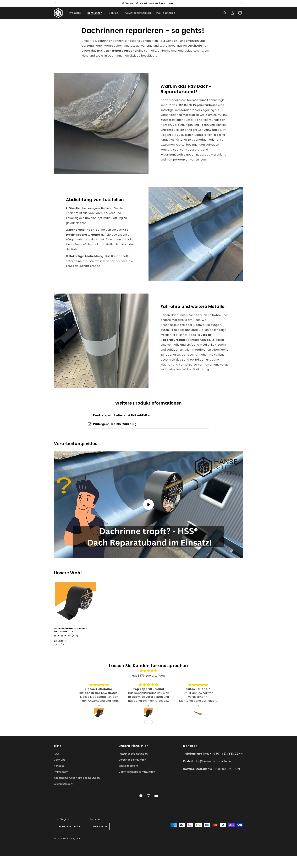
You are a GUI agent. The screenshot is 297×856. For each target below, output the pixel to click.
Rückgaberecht (128, 765)
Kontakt (59, 765)
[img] (148, 670)
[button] (76, 12)
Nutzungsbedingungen (133, 753)
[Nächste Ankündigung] (242, 3)
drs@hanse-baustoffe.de (213, 761)
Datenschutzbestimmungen (137, 772)
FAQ (56, 753)
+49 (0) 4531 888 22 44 (226, 753)
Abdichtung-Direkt (73, 838)
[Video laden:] (148, 504)
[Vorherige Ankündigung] (55, 3)
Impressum (61, 772)
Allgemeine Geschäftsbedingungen (77, 778)
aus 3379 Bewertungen (148, 676)
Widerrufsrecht (63, 784)
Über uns (59, 759)
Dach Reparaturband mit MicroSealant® (70, 630)
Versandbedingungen (132, 759)
